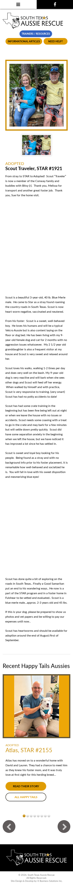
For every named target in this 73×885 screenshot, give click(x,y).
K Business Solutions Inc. (50, 881)
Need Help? (55, 41)
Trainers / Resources (36, 34)
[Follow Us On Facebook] (55, 4)
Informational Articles (24, 41)
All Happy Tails (26, 797)
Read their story (26, 786)
